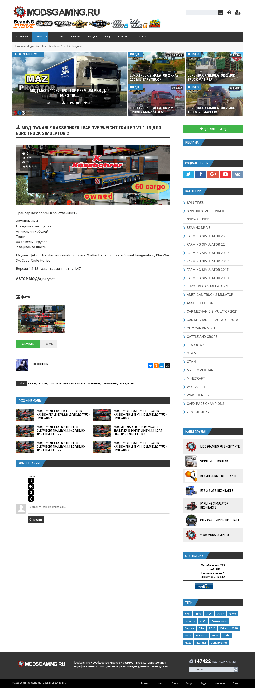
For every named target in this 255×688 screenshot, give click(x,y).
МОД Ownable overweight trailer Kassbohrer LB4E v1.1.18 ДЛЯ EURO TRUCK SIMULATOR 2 (63, 414)
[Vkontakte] (237, 174)
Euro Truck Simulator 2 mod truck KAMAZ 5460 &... (154, 110)
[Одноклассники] (156, 365)
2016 (215, 635)
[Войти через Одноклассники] (31, 499)
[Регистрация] (237, 13)
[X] (167, 365)
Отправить (36, 519)
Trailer (42, 383)
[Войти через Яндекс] (31, 493)
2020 (234, 628)
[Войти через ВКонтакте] (31, 487)
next (188, 642)
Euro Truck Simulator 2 (49, 46)
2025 (203, 621)
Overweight (109, 383)
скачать (190, 621)
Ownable (55, 383)
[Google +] (212, 174)
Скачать (28, 344)
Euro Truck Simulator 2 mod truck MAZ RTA (211, 77)
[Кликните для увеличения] (41, 319)
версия (189, 628)
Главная (20, 46)
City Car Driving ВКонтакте (220, 520)
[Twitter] (188, 174)
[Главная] (86, 27)
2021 (188, 635)
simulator (76, 383)
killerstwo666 (208, 576)
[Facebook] (200, 174)
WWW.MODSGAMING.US (215, 535)
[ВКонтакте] (150, 365)
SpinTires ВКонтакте (215, 461)
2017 (220, 613)
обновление (219, 642)
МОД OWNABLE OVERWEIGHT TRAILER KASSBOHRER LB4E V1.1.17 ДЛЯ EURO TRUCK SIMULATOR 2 (140, 414)
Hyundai (201, 642)
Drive (223, 628)
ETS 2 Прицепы (73, 46)
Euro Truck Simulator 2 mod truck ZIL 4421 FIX (211, 110)
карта (232, 613)
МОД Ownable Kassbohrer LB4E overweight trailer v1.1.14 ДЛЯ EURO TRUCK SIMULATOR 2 (61, 446)
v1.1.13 (32, 383)
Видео (137, 54)
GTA (201, 628)
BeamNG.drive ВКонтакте (218, 476)
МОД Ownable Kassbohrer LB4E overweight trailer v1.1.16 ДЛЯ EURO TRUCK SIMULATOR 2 (61, 430)
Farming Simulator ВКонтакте (214, 505)
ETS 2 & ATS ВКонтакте (216, 491)
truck (122, 383)
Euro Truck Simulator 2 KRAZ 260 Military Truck (154, 77)
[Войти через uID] (31, 481)
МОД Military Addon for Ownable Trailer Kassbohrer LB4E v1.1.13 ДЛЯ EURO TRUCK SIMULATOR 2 (138, 430)
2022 (209, 613)
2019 (198, 613)
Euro (131, 383)
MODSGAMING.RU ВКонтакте (220, 446)
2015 (212, 628)
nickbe (221, 576)
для (187, 613)
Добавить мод (214, 129)
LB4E (65, 383)
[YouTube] (225, 174)
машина (201, 635)
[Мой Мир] (161, 365)
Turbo (226, 635)
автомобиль (219, 621)
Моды (30, 46)
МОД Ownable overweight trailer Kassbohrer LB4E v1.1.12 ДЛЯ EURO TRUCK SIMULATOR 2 (140, 446)
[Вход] (227, 13)
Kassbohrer (92, 383)
